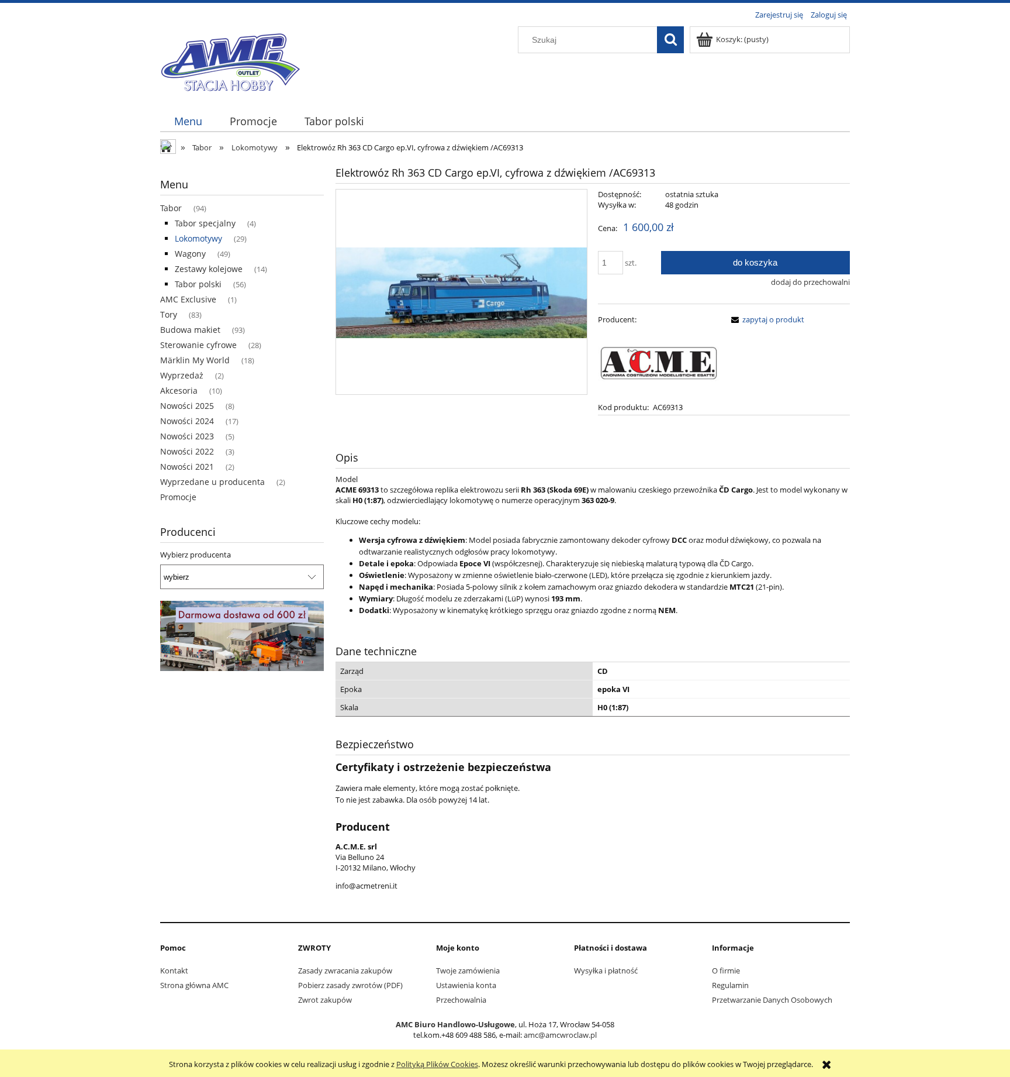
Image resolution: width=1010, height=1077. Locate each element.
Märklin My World (195, 360)
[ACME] (659, 362)
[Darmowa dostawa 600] (242, 635)
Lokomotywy (198, 238)
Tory (168, 314)
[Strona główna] (230, 59)
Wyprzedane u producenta (212, 481)
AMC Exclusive (188, 299)
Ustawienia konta (466, 985)
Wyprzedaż (181, 375)
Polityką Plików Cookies (437, 1064)
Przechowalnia (461, 1000)
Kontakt (174, 970)
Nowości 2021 (187, 466)
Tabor (171, 208)
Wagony (190, 253)
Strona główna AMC (194, 985)
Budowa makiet (190, 329)
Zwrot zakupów (325, 1000)
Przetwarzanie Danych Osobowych (772, 1000)
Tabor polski (198, 284)
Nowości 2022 (187, 451)
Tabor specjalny (205, 223)
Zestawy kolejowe (209, 268)
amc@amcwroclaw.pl (560, 1035)
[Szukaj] (670, 39)
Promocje (178, 497)
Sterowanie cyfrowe (198, 344)
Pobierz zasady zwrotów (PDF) (350, 985)
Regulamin (730, 985)
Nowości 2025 (187, 405)
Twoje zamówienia (468, 970)
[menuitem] (188, 121)
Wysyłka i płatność (606, 970)
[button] (765, 319)
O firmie (726, 970)
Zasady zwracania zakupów (345, 970)
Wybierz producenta (195, 554)
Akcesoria (179, 390)
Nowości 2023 (187, 436)
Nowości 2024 (187, 420)
